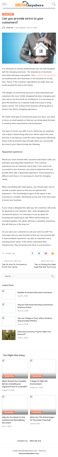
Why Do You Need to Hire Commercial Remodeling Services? (13, 420)
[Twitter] (39, 253)
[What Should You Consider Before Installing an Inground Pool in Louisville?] (15, 369)
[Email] (52, 253)
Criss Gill (9, 27)
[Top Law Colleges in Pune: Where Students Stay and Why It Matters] (9, 321)
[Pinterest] (46, 253)
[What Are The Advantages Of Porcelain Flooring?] (43, 405)
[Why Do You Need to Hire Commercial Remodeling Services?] (15, 405)
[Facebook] (32, 253)
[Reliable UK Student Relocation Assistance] (9, 294)
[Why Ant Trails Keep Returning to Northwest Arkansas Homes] (9, 308)
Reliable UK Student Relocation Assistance (35, 292)
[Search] (53, 4)
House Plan (8, 14)
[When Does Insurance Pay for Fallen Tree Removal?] (9, 335)
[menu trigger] (5, 4)
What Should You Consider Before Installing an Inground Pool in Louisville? (14, 384)
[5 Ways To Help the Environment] (43, 369)
